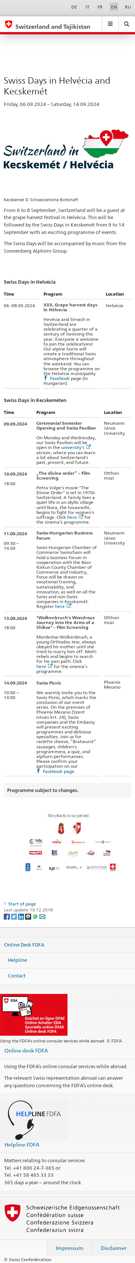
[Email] (42, 916)
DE (74, 7)
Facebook (60, 378)
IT (88, 7)
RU (128, 7)
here (72, 517)
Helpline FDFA (21, 1144)
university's (72, 447)
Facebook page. (59, 771)
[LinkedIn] (21, 916)
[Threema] (28, 916)
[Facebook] (7, 916)
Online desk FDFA (26, 1050)
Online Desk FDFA (24, 944)
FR (100, 7)
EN (114, 7)
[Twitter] (14, 916)
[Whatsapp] (35, 916)
